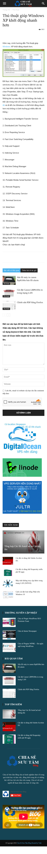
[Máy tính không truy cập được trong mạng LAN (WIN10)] (8, 583)
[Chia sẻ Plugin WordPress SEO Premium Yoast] (9, 622)
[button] (4, 3)
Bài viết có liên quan (11, 270)
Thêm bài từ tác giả (29, 270)
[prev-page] (4, 315)
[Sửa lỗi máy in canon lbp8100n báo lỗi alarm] (9, 280)
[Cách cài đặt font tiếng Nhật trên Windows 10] (8, 594)
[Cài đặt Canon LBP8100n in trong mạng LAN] (9, 292)
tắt (4, 105)
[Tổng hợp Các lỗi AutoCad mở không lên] (23, 541)
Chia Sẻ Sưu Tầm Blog (24, 843)
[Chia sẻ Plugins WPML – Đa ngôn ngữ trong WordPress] (9, 647)
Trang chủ (6, 10)
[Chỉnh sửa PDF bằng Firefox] (9, 305)
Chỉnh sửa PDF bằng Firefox (30, 302)
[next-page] (8, 315)
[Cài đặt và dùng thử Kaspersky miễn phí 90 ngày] (8, 572)
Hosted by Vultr (37, 843)
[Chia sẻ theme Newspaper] (9, 635)
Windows (6, 46)
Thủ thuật (15, 10)
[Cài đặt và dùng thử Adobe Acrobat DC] (8, 561)
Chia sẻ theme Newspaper (27, 631)
